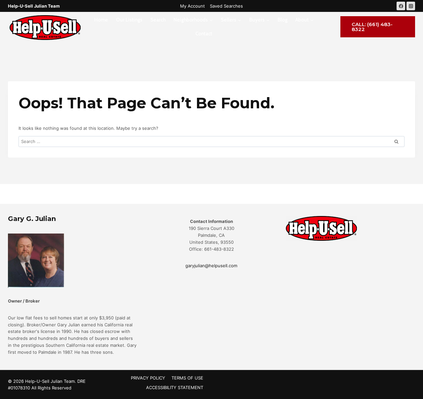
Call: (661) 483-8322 (372, 26)
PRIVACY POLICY (148, 378)
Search (158, 20)
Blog (283, 20)
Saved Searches (226, 6)
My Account (192, 6)
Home (101, 20)
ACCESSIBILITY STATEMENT (174, 387)
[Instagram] (410, 6)
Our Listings (129, 20)
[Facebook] (401, 6)
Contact (203, 34)
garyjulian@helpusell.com (211, 265)
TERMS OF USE (187, 378)
